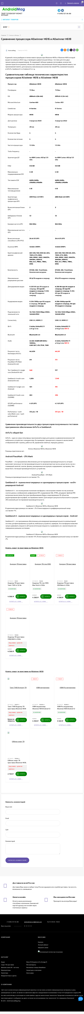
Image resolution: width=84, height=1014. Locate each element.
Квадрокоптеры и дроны (9, 975)
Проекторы (4, 973)
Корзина (40, 942)
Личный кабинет (43, 945)
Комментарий (10, 841)
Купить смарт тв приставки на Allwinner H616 (24, 548)
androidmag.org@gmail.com (33, 922)
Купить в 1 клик (15, 601)
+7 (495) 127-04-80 (64, 13)
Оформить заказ (43, 947)
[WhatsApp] (77, 50)
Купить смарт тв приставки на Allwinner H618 (24, 671)
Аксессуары (30, 973)
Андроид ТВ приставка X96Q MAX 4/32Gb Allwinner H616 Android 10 (17, 639)
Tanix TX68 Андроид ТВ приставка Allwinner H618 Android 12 (17, 709)
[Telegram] (68, 50)
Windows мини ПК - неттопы (10, 967)
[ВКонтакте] (62, 50)
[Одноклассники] (65, 50)
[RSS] (9, 27)
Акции (3, 962)
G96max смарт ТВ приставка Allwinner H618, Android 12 (17, 762)
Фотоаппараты (31, 964)
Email (7, 818)
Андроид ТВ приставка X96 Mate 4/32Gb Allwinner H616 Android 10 (66, 585)
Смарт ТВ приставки (7, 964)
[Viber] (74, 50)
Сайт (7, 830)
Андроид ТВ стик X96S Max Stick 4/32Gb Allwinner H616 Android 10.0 (42, 585)
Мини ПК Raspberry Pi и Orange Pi (36, 962)
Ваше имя (8, 807)
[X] (71, 50)
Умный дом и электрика (33, 970)
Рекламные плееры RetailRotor (36, 967)
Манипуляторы (6, 970)
